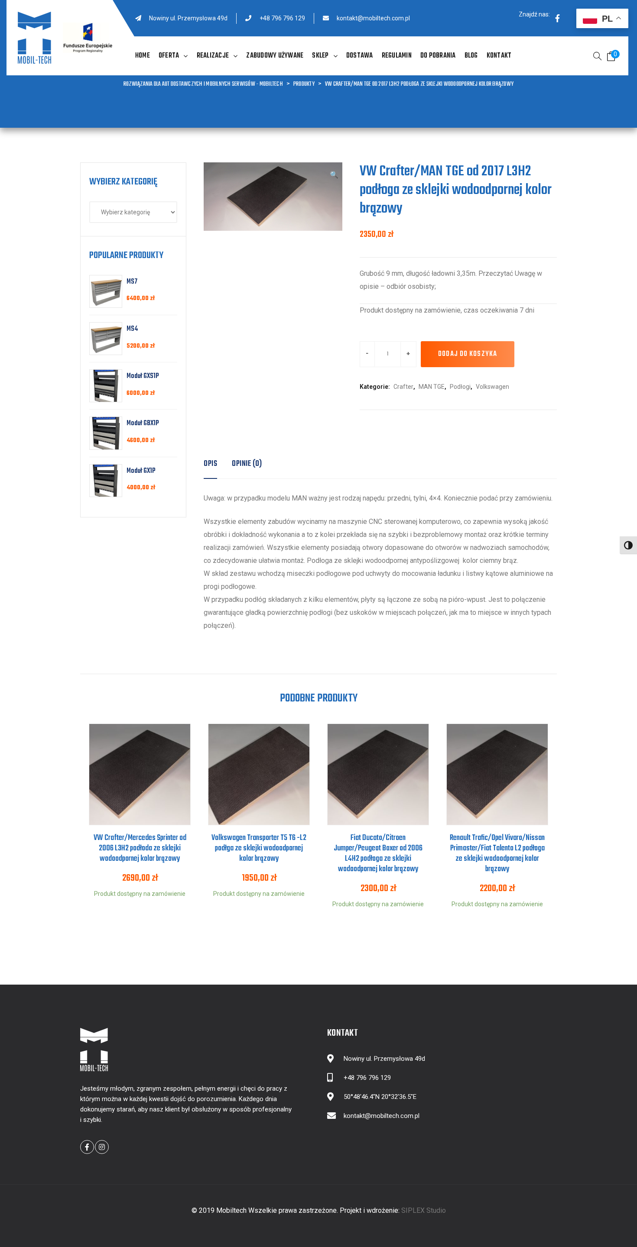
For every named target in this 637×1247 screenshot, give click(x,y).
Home (142, 55)
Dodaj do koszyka (467, 354)
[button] (334, 175)
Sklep (320, 55)
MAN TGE (432, 386)
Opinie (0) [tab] (247, 464)
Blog (471, 55)
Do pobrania (438, 55)
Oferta (169, 55)
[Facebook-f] (557, 18)
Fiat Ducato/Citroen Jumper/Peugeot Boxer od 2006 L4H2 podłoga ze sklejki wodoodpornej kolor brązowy (378, 853)
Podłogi (460, 386)
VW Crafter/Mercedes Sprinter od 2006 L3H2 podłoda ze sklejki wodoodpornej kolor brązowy (140, 848)
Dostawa (359, 55)
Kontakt (499, 55)
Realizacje (213, 55)
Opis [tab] (210, 464)
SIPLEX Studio (423, 1210)
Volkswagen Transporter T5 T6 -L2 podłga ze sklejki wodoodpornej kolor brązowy (258, 848)
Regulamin (397, 55)
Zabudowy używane (274, 55)
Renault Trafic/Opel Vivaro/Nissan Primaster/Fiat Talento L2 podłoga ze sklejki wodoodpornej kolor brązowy (497, 853)
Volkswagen (492, 386)
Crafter (403, 386)
